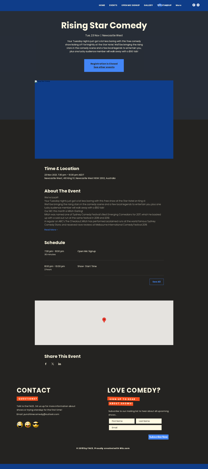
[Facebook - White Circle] (193, 5)
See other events (104, 67)
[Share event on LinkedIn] (59, 364)
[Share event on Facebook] (45, 364)
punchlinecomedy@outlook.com (41, 414)
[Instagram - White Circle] (198, 5)
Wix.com (125, 448)
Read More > (51, 229)
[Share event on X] (52, 364)
